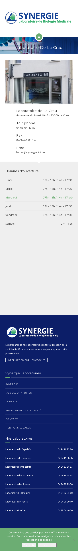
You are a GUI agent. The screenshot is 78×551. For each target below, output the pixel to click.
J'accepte (29, 545)
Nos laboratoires (18, 392)
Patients (11, 401)
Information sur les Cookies (26, 360)
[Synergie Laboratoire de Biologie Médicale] (39, 18)
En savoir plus (47, 545)
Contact (11, 419)
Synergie (11, 384)
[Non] (73, 539)
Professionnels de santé (23, 410)
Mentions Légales (18, 427)
